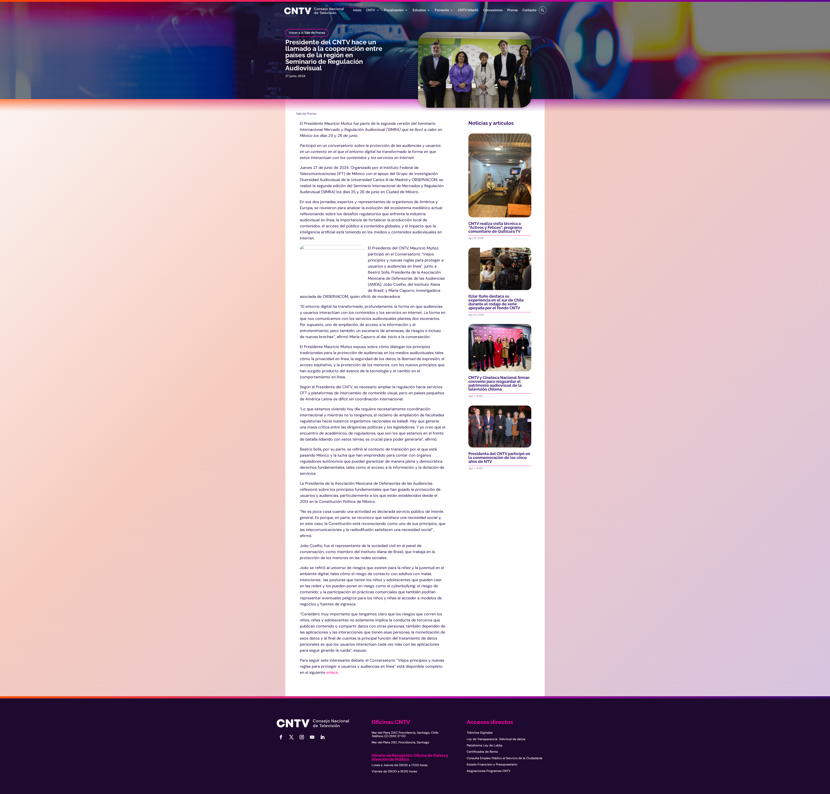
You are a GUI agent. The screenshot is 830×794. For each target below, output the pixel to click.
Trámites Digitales (480, 733)
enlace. (332, 672)
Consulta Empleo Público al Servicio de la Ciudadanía (504, 758)
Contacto (529, 10)
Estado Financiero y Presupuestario (492, 764)
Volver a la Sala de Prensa (307, 33)
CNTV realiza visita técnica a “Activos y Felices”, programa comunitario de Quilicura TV (495, 227)
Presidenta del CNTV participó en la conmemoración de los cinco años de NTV (499, 457)
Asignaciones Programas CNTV (489, 771)
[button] (542, 10)
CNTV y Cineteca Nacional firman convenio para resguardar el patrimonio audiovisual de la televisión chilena (499, 383)
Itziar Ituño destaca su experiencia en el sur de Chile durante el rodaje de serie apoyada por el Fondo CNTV (496, 302)
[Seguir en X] (291, 737)
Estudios (419, 10)
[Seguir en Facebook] (281, 737)
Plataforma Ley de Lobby (485, 745)
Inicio (357, 10)
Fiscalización (394, 10)
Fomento (442, 10)
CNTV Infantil (468, 10)
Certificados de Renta (482, 752)
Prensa (512, 10)
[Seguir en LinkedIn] (322, 737)
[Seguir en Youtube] (312, 737)
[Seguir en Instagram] (301, 737)
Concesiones (493, 10)
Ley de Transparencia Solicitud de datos (496, 739)
